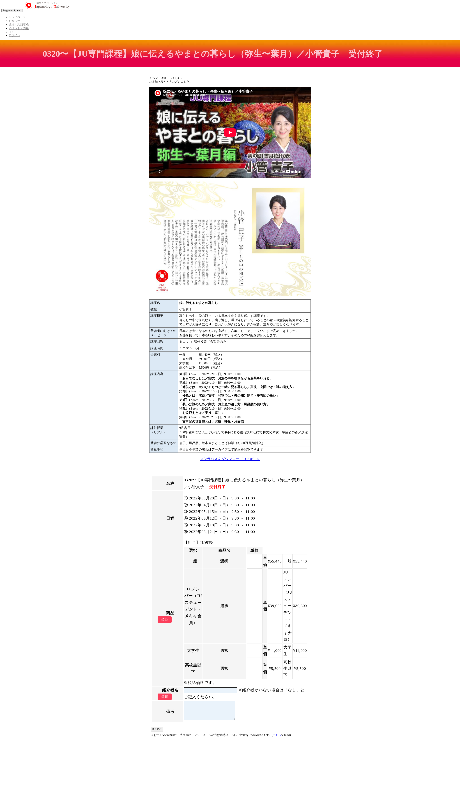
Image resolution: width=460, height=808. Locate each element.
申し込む (157, 729)
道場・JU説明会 (19, 24)
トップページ (17, 17)
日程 (170, 518)
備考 (170, 711)
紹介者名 (170, 690)
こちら (277, 734)
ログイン (14, 35)
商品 (170, 613)
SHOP (12, 31)
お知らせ (14, 20)
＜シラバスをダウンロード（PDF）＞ (230, 459)
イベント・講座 (19, 28)
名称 (170, 483)
